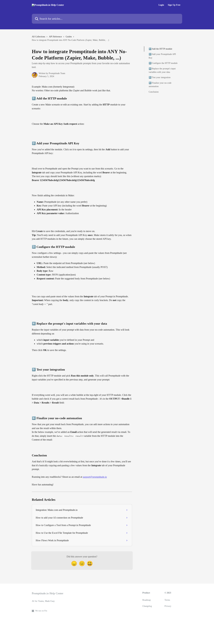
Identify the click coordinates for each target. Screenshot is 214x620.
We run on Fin (41, 610)
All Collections (38, 36)
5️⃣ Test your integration (159, 77)
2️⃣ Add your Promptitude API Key (162, 56)
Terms (167, 600)
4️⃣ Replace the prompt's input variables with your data (162, 70)
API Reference (55, 36)
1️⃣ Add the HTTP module (160, 49)
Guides (69, 36)
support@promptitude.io (95, 477)
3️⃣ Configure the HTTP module (163, 63)
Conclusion (154, 92)
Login (161, 5)
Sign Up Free (174, 5)
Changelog (147, 606)
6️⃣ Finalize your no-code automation (160, 85)
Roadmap (146, 600)
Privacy (167, 606)
